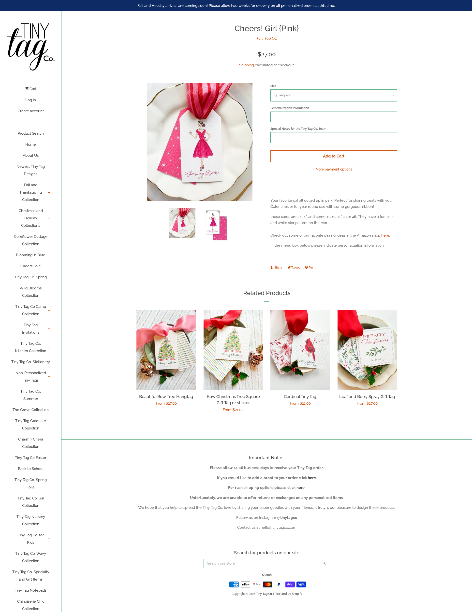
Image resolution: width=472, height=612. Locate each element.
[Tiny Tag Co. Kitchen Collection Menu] (49, 347)
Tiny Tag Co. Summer (30, 395)
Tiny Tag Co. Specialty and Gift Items (30, 576)
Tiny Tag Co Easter (30, 457)
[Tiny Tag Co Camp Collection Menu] (49, 311)
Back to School (31, 469)
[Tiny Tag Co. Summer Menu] (49, 395)
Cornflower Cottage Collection (30, 240)
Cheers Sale (30, 266)
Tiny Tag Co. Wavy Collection (30, 557)
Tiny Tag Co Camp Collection (30, 310)
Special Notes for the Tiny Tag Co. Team (298, 128)
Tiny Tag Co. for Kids (31, 539)
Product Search (31, 133)
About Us (31, 155)
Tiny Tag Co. (266, 38)
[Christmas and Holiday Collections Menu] (49, 218)
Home (30, 144)
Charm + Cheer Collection (30, 443)
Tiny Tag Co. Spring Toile (31, 483)
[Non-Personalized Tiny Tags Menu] (49, 377)
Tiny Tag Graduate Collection (30, 424)
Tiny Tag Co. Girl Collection (30, 502)
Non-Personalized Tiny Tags (30, 377)
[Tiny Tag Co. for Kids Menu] (49, 539)
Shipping (246, 65)
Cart (32, 89)
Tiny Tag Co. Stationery (30, 362)
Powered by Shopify (288, 594)
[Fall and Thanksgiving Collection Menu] (49, 193)
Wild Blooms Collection (31, 292)
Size (273, 86)
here (385, 235)
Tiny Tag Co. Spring (31, 277)
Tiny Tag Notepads (30, 590)
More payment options (334, 169)
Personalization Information (289, 108)
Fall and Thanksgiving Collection (30, 192)
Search (267, 575)
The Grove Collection (31, 410)
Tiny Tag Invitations (30, 329)
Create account (31, 111)
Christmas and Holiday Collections (31, 218)
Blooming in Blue (30, 255)
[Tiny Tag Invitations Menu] (49, 329)
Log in (30, 100)
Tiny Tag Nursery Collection (30, 520)
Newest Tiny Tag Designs (30, 170)
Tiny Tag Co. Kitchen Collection (30, 347)
